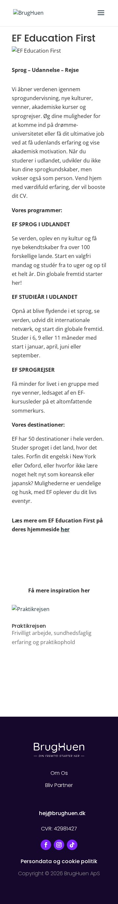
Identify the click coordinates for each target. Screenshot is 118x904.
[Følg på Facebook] (46, 845)
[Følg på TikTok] (72, 845)
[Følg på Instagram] (59, 845)
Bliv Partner (59, 785)
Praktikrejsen (29, 626)
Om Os (59, 773)
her (65, 529)
